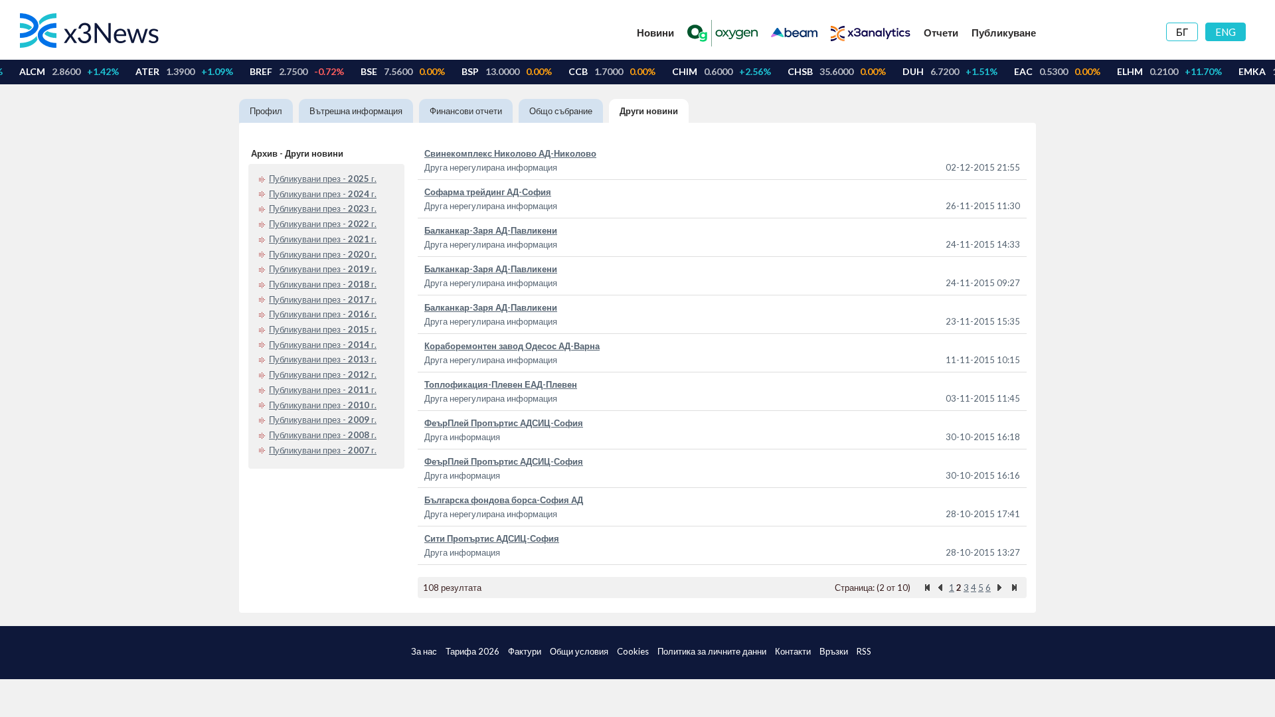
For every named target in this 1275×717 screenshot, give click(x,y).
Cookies (633, 651)
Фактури (524, 651)
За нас (424, 651)
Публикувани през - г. (323, 178)
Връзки (833, 651)
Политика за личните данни (711, 651)
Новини (655, 33)
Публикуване (1004, 33)
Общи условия (579, 651)
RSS (864, 651)
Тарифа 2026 (472, 651)
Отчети (941, 33)
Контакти (793, 651)
